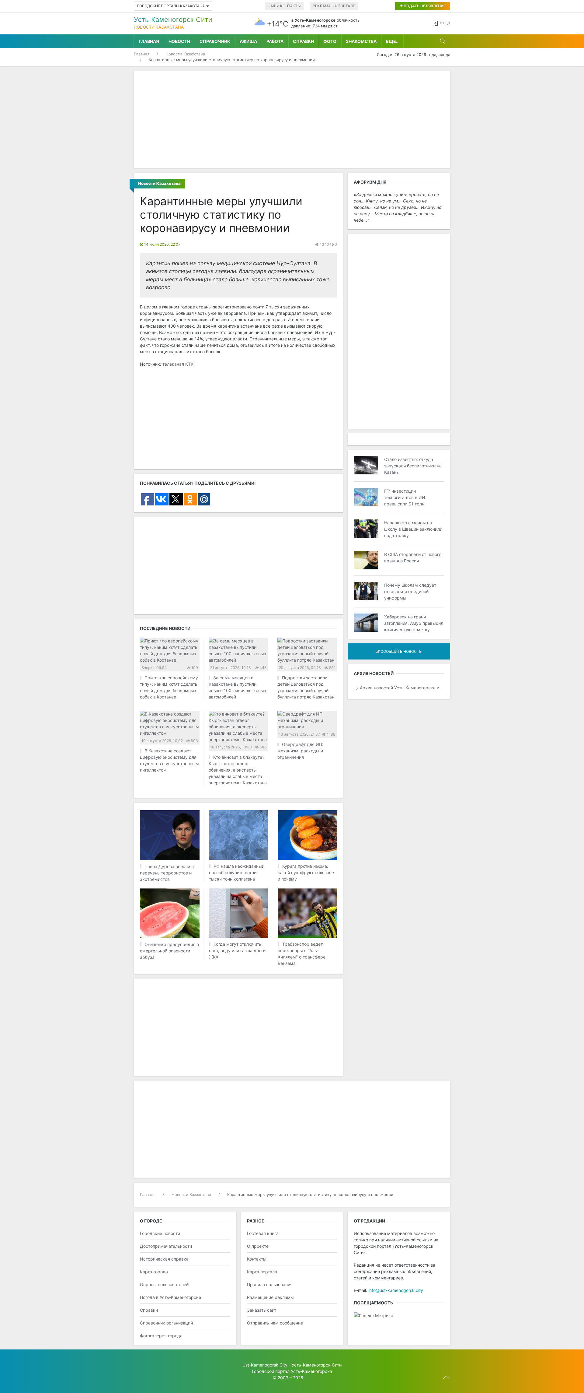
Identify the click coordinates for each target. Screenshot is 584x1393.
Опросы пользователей (164, 1284)
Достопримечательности (166, 1246)
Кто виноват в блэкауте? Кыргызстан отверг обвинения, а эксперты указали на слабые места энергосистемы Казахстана (238, 770)
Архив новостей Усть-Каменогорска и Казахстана (402, 687)
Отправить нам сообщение (275, 1322)
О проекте (258, 1246)
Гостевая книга (263, 1233)
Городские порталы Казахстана (171, 6)
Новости (179, 41)
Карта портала (262, 1271)
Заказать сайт (261, 1310)
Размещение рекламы (270, 1297)
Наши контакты (284, 6)
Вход (445, 23)
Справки (303, 41)
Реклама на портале (334, 6)
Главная (149, 41)
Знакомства (361, 41)
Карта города (154, 1271)
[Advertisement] (292, 119)
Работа (274, 41)
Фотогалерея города (161, 1335)
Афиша (248, 41)
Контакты (256, 1258)
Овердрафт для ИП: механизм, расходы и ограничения (300, 751)
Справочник (215, 41)
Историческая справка (164, 1258)
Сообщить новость (401, 651)
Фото (329, 41)
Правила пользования (270, 1284)
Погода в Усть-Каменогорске (170, 1297)
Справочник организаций (166, 1322)
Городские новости (160, 1233)
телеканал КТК (177, 364)
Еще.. (392, 41)
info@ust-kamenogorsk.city (395, 1290)
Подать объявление (424, 6)
